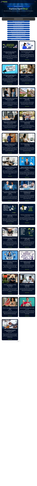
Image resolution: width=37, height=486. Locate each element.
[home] (4, 2)
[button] (35, 2)
